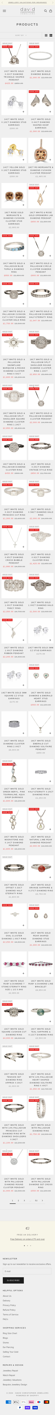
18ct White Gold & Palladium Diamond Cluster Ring (14, 467)
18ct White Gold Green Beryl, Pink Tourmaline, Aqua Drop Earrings (14, 793)
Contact (6, 1356)
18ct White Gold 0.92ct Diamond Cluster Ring (41, 557)
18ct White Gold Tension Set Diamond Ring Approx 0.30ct (14, 1078)
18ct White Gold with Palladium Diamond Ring (41, 1128)
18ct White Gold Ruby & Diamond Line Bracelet (40, 984)
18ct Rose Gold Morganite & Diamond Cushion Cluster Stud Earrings (14, 218)
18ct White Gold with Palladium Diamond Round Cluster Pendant (14, 1183)
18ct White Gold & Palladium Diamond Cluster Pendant (41, 416)
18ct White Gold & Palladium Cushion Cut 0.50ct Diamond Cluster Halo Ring (14, 315)
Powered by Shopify (27, 1395)
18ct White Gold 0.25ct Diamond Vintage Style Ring (40, 467)
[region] (27, 1234)
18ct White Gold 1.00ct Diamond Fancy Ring (14, 605)
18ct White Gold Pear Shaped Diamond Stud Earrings (41, 937)
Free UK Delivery (27, 1235)
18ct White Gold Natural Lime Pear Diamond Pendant (41, 840)
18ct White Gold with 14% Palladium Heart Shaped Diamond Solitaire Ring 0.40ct (41, 1080)
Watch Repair (9, 1375)
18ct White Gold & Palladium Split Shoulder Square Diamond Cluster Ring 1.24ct (14, 419)
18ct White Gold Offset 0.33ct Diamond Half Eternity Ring (14, 889)
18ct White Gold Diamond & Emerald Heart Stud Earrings (41, 697)
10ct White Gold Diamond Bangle (41, 72)
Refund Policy (9, 1310)
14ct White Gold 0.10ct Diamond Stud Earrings (14, 122)
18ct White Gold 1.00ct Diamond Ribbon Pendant (14, 650)
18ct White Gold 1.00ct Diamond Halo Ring (40, 605)
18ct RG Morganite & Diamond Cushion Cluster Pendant (40, 170)
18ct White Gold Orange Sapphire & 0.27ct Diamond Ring (41, 888)
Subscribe (13, 1280)
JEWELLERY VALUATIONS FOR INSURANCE (27, 2)
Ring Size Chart (10, 1333)
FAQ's (5, 1319)
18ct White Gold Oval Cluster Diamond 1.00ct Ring (14, 936)
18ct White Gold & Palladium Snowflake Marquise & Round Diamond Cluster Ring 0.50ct (14, 367)
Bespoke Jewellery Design (15, 1384)
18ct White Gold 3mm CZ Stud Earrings (40, 649)
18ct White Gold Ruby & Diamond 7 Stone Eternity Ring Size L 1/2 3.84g (14, 985)
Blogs (5, 1338)
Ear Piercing (8, 1347)
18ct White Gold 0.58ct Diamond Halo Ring (40, 512)
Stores (6, 1342)
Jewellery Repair (10, 1370)
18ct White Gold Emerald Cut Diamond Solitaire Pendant (41, 745)
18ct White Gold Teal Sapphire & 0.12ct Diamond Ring (41, 1032)
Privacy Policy (9, 1305)
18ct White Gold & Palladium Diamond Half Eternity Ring (41, 314)
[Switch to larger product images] (46, 35)
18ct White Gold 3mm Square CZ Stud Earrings (14, 696)
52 (36, 1201)
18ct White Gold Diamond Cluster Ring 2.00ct (14, 744)
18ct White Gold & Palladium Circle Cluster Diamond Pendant (41, 267)
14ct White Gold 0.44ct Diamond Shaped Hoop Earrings (41, 123)
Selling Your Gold (10, 1352)
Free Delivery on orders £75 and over (27, 1239)
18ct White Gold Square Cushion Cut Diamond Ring (14, 1032)
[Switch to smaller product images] (51, 35)
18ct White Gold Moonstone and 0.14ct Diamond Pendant (14, 841)
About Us (7, 1296)
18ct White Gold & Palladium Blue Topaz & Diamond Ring (14, 267)
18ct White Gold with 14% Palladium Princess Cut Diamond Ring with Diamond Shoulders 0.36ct (14, 1132)
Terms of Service (10, 1314)
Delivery (6, 1300)
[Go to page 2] (42, 1200)
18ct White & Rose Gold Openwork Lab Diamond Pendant (41, 215)
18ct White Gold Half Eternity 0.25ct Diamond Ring (40, 792)
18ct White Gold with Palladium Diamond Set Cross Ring (41, 1183)
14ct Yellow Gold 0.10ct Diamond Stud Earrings (14, 170)
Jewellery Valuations (12, 1380)
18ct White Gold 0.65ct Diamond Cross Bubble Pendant (14, 558)
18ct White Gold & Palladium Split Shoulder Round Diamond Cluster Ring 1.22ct (41, 365)
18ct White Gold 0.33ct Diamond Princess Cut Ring (14, 512)
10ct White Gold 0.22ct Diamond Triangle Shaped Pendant (14, 75)
